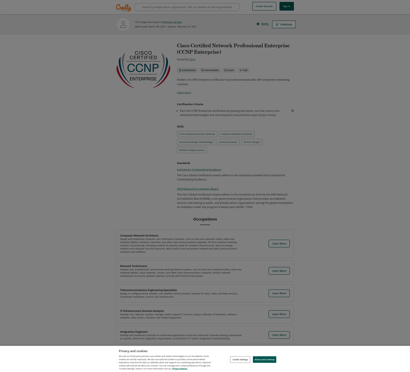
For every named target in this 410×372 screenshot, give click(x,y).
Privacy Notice (179, 368)
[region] (205, 359)
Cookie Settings (240, 359)
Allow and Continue (265, 359)
